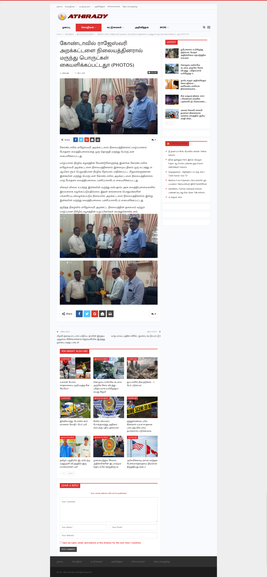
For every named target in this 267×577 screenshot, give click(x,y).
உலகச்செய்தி (65, 359)
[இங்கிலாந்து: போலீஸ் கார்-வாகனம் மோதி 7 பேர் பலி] (75, 407)
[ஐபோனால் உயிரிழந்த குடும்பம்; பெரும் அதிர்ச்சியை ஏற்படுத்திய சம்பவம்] (172, 53)
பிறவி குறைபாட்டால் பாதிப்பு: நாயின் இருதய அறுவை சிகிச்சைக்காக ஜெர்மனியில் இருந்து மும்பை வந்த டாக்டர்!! (81, 339)
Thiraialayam (178, 143)
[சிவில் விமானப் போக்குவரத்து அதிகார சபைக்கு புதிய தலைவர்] (108, 407)
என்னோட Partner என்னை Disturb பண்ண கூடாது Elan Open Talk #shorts (186, 190)
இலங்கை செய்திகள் (101, 359)
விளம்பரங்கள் (113, 6)
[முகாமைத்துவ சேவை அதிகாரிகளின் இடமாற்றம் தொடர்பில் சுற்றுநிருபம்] (108, 446)
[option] (186, 84)
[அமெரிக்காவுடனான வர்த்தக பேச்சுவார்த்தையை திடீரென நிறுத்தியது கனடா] (142, 446)
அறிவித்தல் (99, 6)
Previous (61, 106)
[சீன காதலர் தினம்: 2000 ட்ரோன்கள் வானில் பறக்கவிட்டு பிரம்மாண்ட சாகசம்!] (172, 100)
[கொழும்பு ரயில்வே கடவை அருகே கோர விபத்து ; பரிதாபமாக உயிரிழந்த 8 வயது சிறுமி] (108, 368)
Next (157, 106)
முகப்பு (60, 6)
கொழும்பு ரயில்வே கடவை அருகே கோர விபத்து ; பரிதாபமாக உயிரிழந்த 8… (192, 69)
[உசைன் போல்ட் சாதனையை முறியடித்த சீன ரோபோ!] (75, 368)
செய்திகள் (70, 6)
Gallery (153, 72)
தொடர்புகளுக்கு (129, 6)
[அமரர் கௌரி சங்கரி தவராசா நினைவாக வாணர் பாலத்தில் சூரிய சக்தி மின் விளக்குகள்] (172, 114)
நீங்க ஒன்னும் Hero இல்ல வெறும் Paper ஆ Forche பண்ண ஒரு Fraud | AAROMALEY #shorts (185, 163)
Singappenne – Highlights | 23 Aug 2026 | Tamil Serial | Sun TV (186, 173)
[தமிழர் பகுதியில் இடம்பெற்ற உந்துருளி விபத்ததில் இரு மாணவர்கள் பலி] (75, 446)
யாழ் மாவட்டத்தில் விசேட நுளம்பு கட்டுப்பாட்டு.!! (136, 336)
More (163, 27)
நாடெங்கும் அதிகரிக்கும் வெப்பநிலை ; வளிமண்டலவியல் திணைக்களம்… (193, 85)
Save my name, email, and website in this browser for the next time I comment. (101, 543)
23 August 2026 (175, 197)
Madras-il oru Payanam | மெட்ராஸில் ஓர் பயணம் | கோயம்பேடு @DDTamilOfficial (187, 182)
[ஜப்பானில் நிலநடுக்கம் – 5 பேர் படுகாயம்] (142, 368)
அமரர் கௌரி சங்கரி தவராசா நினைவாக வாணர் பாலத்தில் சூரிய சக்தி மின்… (193, 114)
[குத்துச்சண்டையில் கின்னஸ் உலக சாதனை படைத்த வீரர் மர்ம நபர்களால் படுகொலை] (142, 407)
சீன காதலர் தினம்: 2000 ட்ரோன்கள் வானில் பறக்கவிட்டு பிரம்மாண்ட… (194, 98)
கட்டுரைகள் (84, 6)
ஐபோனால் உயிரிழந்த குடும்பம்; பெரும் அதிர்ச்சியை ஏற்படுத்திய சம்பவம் (193, 54)
